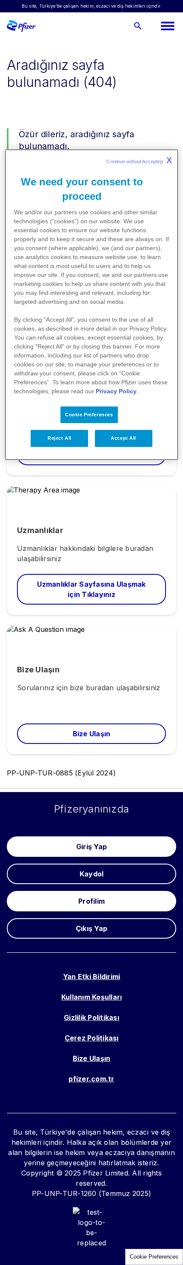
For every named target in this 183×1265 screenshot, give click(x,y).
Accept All (123, 438)
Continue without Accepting (139, 160)
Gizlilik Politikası (91, 1017)
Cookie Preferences (154, 1256)
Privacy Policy (116, 391)
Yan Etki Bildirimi (91, 976)
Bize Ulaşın (92, 1058)
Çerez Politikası (92, 1038)
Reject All (59, 438)
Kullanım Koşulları (91, 997)
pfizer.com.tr (91, 1079)
